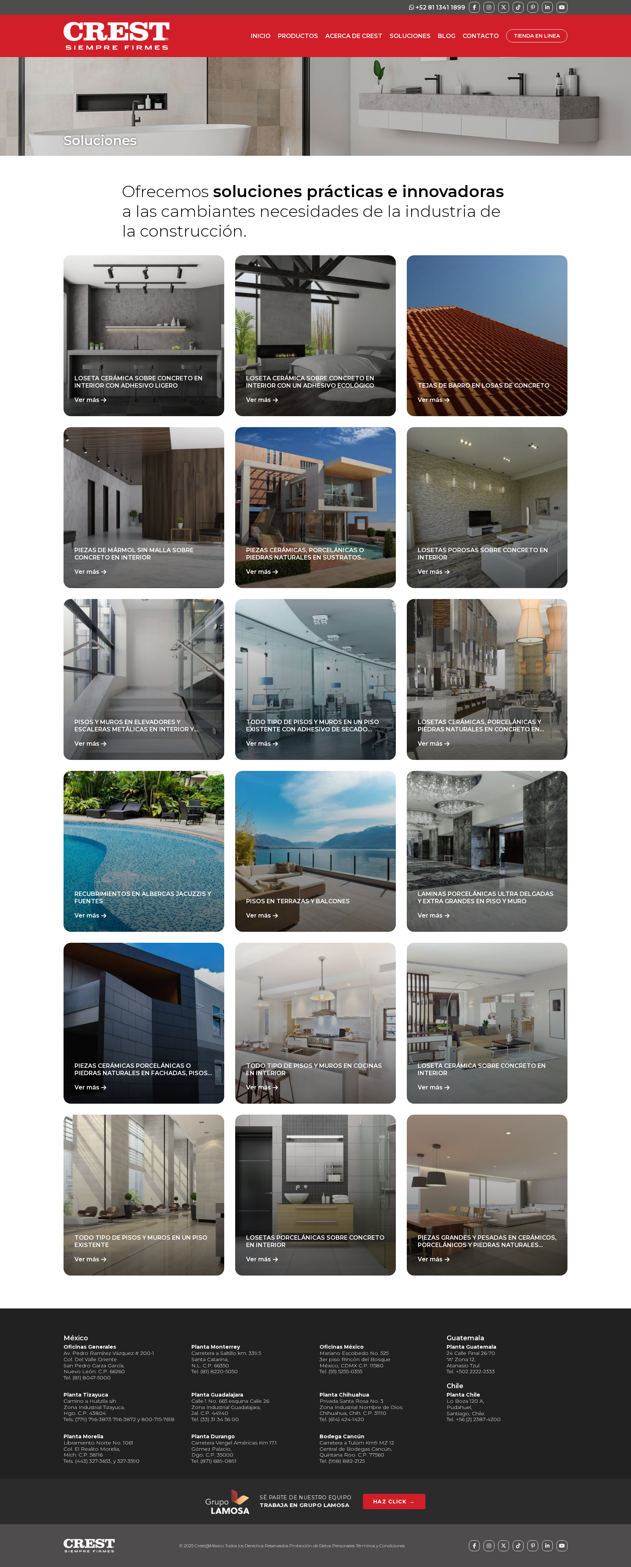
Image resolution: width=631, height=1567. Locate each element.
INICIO (261, 36)
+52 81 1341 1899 (439, 7)
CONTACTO (481, 36)
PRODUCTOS (298, 36)
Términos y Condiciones (380, 1545)
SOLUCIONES (410, 36)
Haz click (394, 1501)
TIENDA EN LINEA (537, 36)
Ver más (86, 399)
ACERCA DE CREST (353, 36)
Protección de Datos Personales (322, 1545)
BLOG (446, 36)
